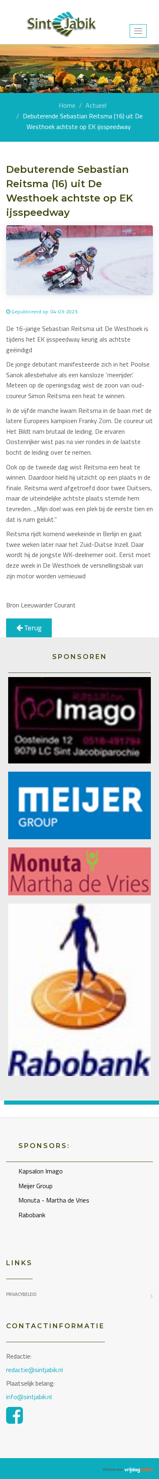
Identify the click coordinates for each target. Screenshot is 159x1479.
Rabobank (31, 1215)
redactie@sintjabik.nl (34, 1370)
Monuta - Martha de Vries (53, 1200)
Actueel (96, 105)
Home (67, 105)
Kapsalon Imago (40, 1171)
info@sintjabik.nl (29, 1397)
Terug (32, 627)
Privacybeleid (21, 1294)
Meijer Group (35, 1186)
